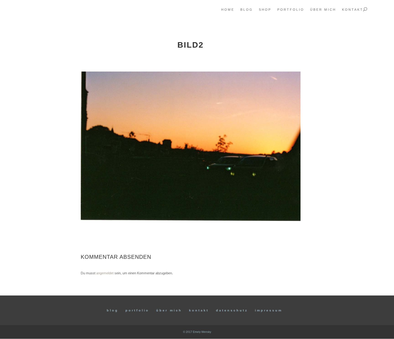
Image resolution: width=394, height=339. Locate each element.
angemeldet (105, 273)
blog (246, 9)
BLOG (112, 310)
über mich (323, 9)
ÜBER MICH (169, 310)
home (227, 9)
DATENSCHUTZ (232, 310)
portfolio (290, 9)
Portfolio (137, 310)
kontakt (352, 9)
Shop (265, 9)
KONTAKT (199, 310)
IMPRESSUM (268, 310)
